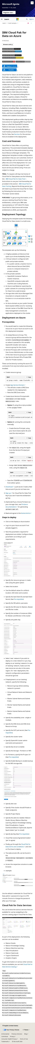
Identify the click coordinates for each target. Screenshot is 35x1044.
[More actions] (31, 23)
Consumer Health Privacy (9, 1039)
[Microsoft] (17, 19)
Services (17, 134)
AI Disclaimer (5, 1034)
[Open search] (27, 19)
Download (9, 487)
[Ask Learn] (28, 23)
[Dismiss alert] (32, 2)
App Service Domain (17, 385)
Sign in (31, 19)
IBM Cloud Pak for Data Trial (15, 179)
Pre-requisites (18, 599)
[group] (19, 380)
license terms (25, 513)
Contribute (4, 1036)
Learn (4, 23)
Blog (25, 1034)
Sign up (8, 493)
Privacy (12, 1036)
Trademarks (5, 1041)
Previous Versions (17, 1034)
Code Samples (12, 23)
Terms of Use (24, 1039)
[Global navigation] (2, 19)
